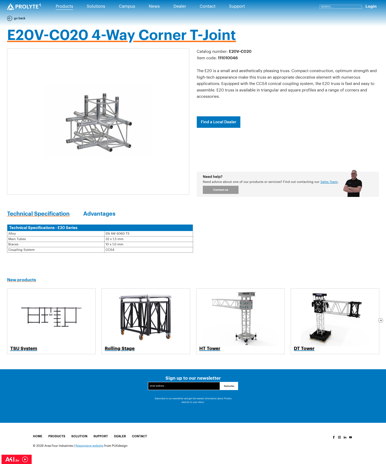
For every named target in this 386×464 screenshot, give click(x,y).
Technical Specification (38, 214)
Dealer (120, 436)
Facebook (334, 437)
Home (37, 436)
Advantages (99, 214)
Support (100, 436)
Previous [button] (5, 320)
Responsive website (89, 445)
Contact (139, 436)
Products (56, 436)
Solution (79, 436)
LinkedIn (345, 437)
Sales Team (329, 181)
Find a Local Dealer (218, 122)
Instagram (339, 437)
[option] (51, 321)
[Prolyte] (24, 6)
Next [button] (380, 320)
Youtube (350, 437)
